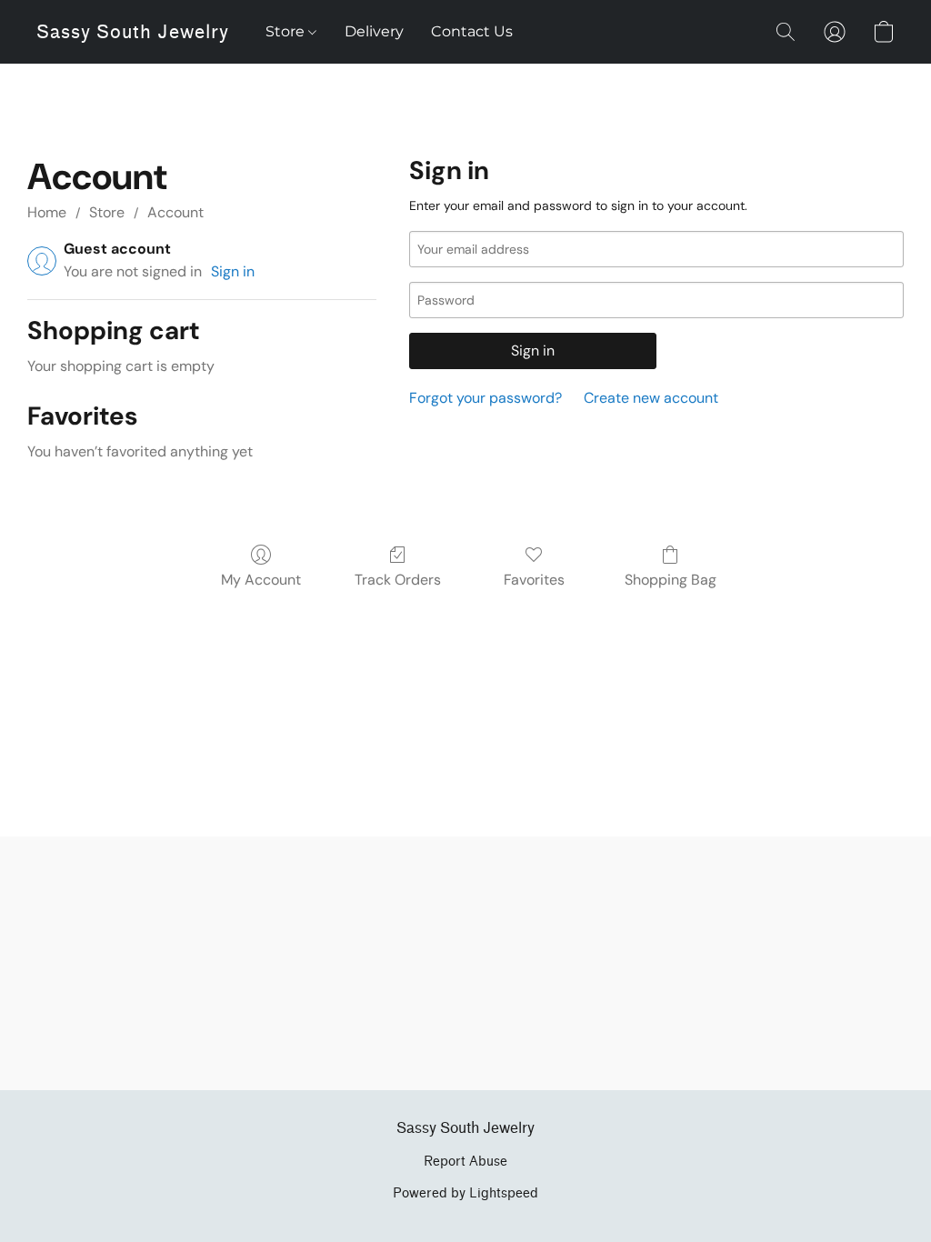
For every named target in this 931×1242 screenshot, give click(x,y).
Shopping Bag (670, 579)
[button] (132, 32)
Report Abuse (465, 1161)
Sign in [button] (233, 271)
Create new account (651, 397)
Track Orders (398, 579)
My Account (261, 579)
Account (175, 212)
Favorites (534, 579)
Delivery (374, 31)
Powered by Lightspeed (465, 1193)
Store (286, 31)
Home (46, 212)
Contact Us (472, 31)
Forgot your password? (485, 397)
